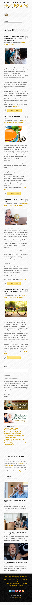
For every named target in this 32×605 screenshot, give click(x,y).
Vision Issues (12, 122)
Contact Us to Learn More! (15, 456)
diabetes (10, 110)
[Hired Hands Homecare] (16, 8)
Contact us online (21, 463)
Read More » (16, 106)
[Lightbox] (26, 497)
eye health (18, 110)
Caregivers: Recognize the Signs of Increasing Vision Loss (14, 291)
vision (17, 193)
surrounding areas (19, 471)
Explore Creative (18, 597)
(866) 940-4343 (9, 465)
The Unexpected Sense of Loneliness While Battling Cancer (14, 436)
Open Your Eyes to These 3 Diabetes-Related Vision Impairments (14, 38)
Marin (5, 44)
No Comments (10, 44)
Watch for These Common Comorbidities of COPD (11, 429)
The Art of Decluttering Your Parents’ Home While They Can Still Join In (14, 432)
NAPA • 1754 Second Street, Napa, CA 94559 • (15, 580)
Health (23, 42)
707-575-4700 (20, 585)
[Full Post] (27, 497)
